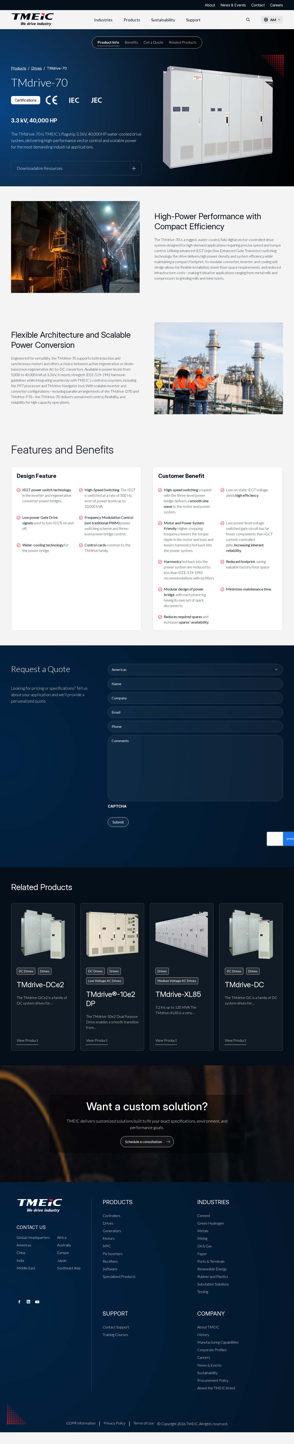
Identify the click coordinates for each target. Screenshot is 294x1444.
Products (132, 19)
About (210, 5)
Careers (276, 5)
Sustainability (163, 19)
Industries (103, 19)
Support (193, 19)
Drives (36, 68)
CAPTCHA (117, 806)
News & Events (233, 5)
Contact (258, 5)
